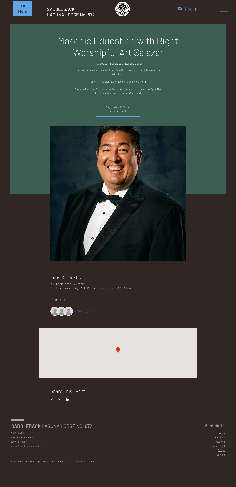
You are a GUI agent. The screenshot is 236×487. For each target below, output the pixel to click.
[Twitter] (212, 426)
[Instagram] (223, 426)
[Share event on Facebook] (51, 399)
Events (221, 433)
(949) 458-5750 (19, 441)
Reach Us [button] (220, 437)
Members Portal (217, 446)
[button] (22, 8)
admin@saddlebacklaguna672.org (28, 446)
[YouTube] (217, 426)
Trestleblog (219, 441)
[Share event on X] (59, 399)
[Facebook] (206, 426)
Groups (221, 450)
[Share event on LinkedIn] (67, 399)
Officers (221, 454)
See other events (118, 111)
